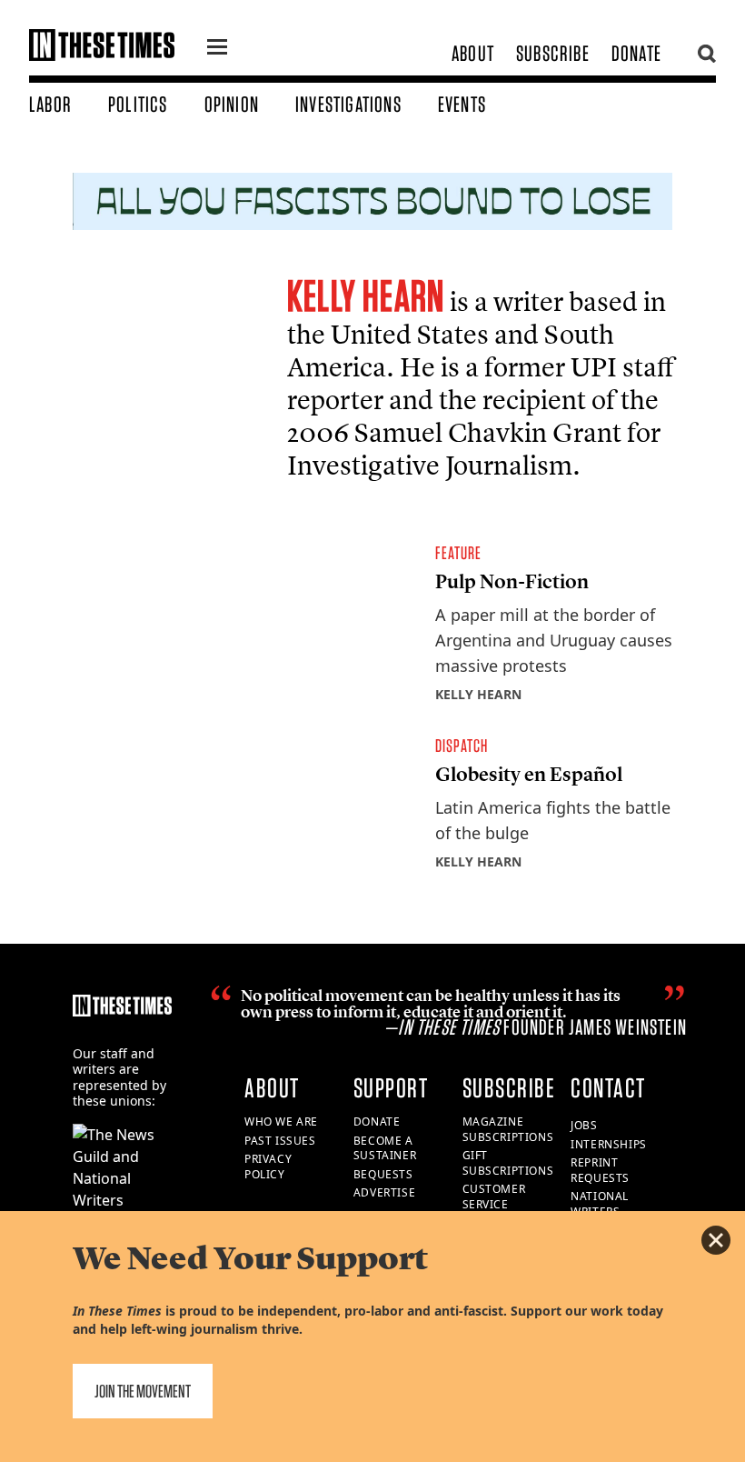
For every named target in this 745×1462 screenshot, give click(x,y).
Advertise (384, 1192)
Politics (138, 104)
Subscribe (553, 53)
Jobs (584, 1125)
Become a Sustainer (384, 1148)
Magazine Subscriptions (508, 1129)
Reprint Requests (600, 1170)
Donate (636, 53)
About (473, 53)
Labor (50, 104)
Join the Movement (142, 1391)
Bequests (383, 1174)
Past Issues (280, 1140)
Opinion (231, 104)
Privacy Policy (268, 1166)
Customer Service (494, 1196)
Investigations (348, 104)
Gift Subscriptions (508, 1162)
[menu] (217, 49)
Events (462, 104)
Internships (609, 1144)
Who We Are (281, 1121)
